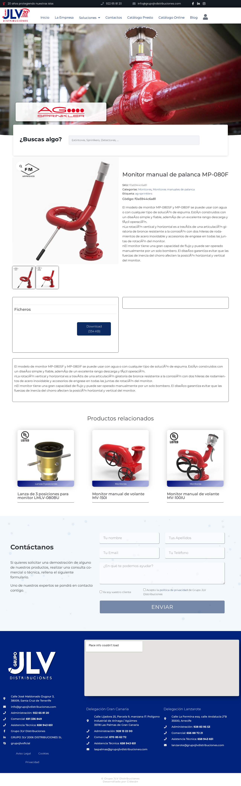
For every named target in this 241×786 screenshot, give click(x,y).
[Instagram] (204, 3)
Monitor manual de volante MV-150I (118, 496)
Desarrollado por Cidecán (120, 781)
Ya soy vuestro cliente (117, 592)
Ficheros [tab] (22, 309)
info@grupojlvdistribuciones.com (159, 3)
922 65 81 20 (114, 3)
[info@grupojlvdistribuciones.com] (134, 3)
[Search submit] (208, 140)
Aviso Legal (23, 753)
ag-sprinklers (143, 193)
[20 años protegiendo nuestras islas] (3, 3)
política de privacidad (174, 590)
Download (94, 329)
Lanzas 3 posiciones (46, 483)
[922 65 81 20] (102, 3)
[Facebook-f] (192, 3)
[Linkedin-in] (198, 3)
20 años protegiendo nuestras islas (30, 3)
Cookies (43, 753)
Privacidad (32, 762)
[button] (20, 166)
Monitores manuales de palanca (174, 189)
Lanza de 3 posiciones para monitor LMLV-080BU (43, 496)
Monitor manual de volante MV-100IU (193, 496)
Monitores (145, 189)
